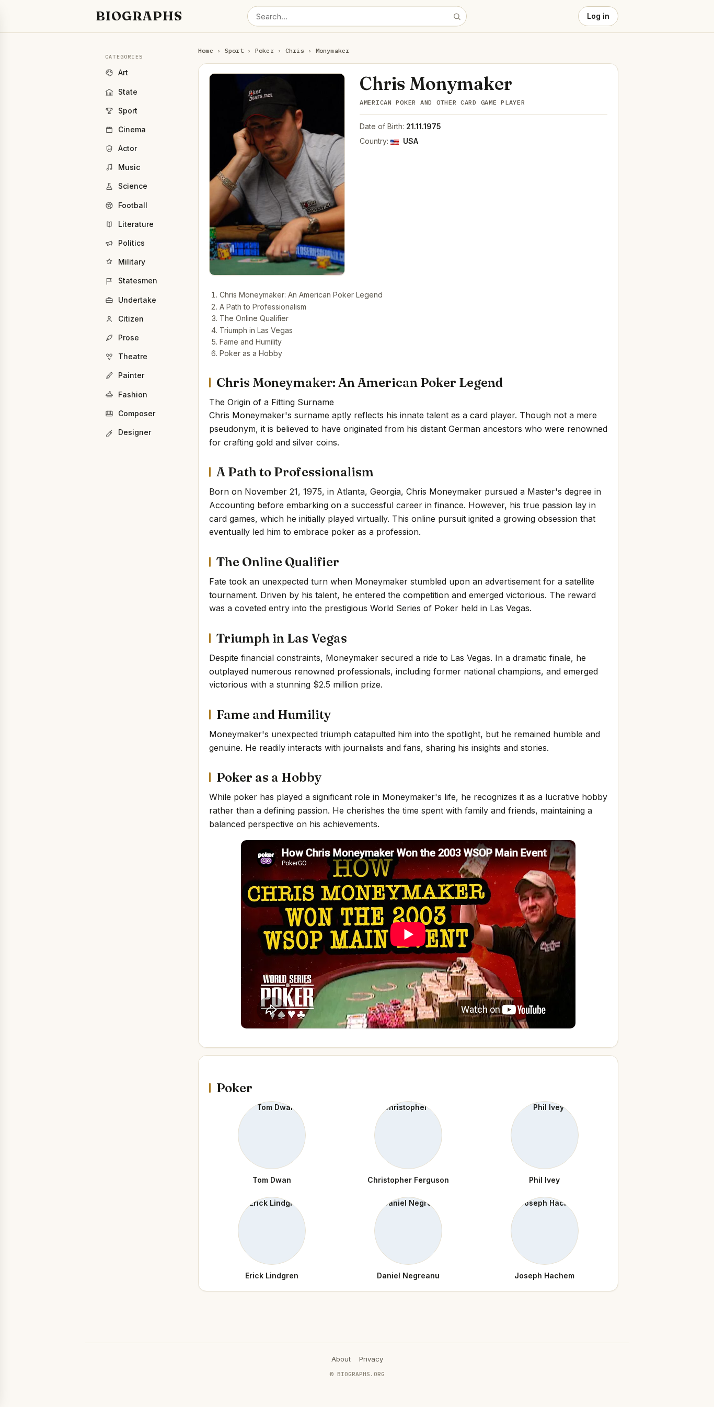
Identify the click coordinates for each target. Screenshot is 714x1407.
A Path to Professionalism (263, 306)
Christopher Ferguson (408, 1179)
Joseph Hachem (544, 1275)
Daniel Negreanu (408, 1275)
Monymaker (333, 50)
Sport (234, 50)
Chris (294, 50)
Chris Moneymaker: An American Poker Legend (301, 294)
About (341, 1359)
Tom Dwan (271, 1179)
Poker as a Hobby (251, 353)
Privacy (371, 1359)
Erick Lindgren (271, 1275)
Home (205, 50)
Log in (598, 16)
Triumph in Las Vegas (256, 330)
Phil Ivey (544, 1179)
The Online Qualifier (254, 318)
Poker (264, 50)
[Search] (457, 16)
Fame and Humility (251, 341)
